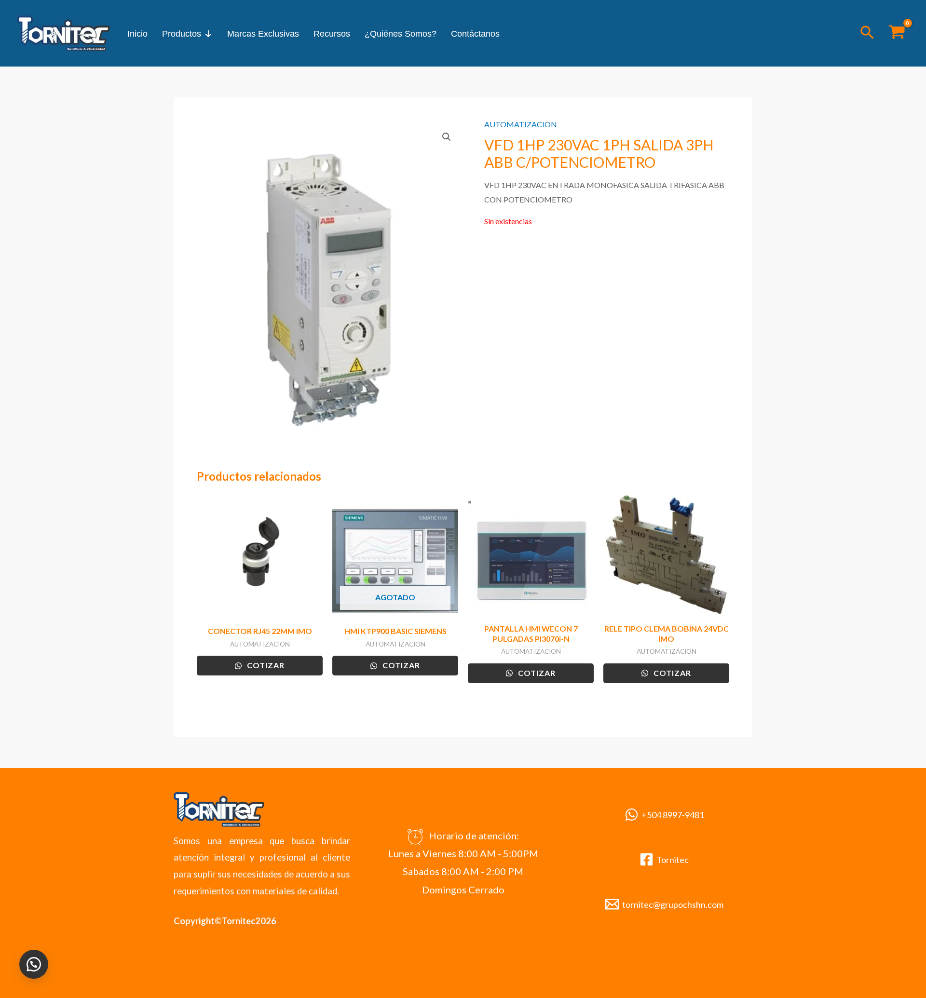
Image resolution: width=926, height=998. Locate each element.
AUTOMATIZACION (520, 124)
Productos (181, 34)
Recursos (331, 34)
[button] (867, 33)
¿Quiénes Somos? (400, 34)
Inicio (137, 34)
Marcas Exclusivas (263, 34)
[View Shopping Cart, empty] (896, 33)
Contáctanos (475, 34)
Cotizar (265, 665)
